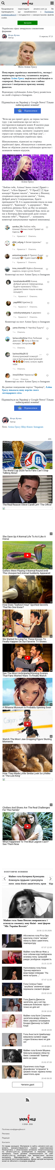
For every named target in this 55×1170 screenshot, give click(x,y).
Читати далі (27, 1084)
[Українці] (27, 3)
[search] (3, 3)
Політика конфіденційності (13, 1129)
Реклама (5, 1134)
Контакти (6, 1142)
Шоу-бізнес (27, 426)
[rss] (27, 1100)
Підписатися (30, 110)
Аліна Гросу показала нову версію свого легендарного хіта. (27, 390)
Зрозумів (27, 23)
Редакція (6, 1138)
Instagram (38, 426)
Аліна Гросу (17, 78)
